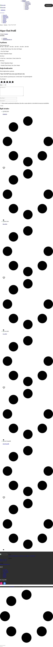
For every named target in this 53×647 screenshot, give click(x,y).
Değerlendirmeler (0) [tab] (7, 39)
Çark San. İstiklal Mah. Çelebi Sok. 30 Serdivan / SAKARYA (21, 556)
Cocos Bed (5, 333)
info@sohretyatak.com (5, 564)
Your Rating (3, 79)
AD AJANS (11, 586)
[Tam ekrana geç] (1, 645)
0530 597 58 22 (3, 560)
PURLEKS (5, 114)
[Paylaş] (3, 645)
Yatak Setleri (5, 572)
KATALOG (48, 5)
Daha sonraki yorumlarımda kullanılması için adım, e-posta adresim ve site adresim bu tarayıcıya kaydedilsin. (25, 103)
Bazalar (4, 574)
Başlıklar (5, 576)
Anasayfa (5, 569)
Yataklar (6, 34)
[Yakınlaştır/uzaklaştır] (0, 645)
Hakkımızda (5, 571)
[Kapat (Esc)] (4, 645)
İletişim (4, 577)
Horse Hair (5, 224)
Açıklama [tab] (5, 38)
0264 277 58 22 (3, 559)
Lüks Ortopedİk (6, 443)
